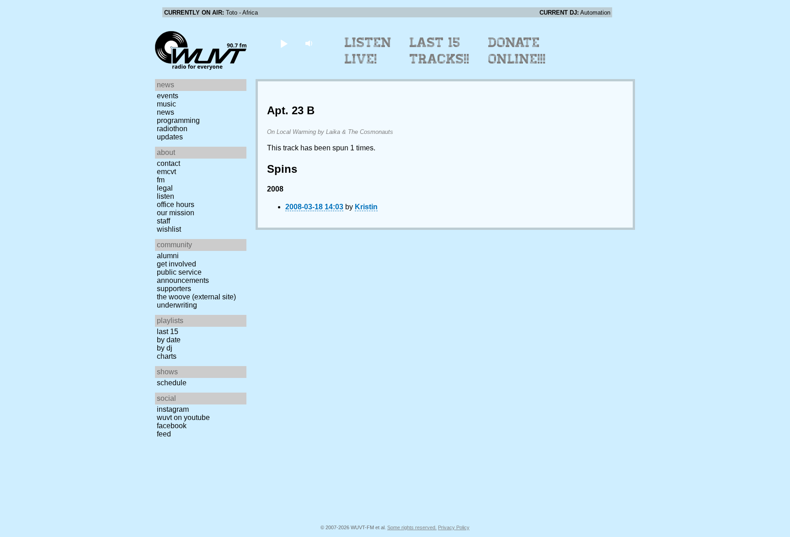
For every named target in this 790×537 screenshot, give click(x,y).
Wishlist (169, 229)
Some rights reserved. (412, 527)
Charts (166, 356)
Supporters (174, 288)
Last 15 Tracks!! (440, 50)
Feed (164, 434)
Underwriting (177, 305)
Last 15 (167, 331)
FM (161, 180)
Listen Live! (368, 50)
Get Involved (176, 264)
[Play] (283, 43)
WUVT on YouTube (183, 417)
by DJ (164, 348)
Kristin (366, 207)
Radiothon (172, 129)
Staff (163, 221)
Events (167, 96)
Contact (168, 163)
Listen (165, 196)
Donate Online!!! (517, 50)
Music (166, 104)
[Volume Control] (309, 43)
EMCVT (166, 171)
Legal (165, 188)
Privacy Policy (454, 527)
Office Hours (175, 204)
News (165, 112)
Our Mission (175, 213)
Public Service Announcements (183, 276)
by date (169, 340)
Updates (170, 137)
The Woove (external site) (196, 297)
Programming (178, 120)
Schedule (172, 383)
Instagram (173, 409)
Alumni (168, 256)
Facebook (172, 426)
